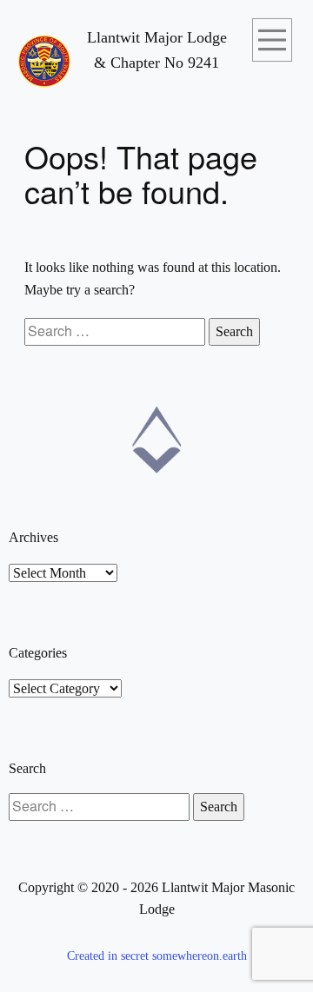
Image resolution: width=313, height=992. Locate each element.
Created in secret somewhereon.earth (157, 955)
